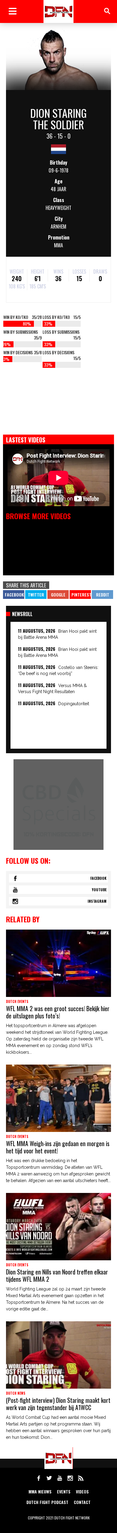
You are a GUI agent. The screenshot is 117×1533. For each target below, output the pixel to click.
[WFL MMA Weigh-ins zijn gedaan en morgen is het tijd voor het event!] (58, 1098)
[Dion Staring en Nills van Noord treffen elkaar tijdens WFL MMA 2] (58, 1226)
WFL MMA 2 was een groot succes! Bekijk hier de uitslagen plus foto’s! (58, 1012)
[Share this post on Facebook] (13, 594)
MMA (58, 245)
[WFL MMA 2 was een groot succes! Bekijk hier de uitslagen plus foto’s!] (58, 963)
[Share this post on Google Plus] (58, 594)
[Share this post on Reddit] (102, 594)
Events (63, 1491)
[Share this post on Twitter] (35, 594)
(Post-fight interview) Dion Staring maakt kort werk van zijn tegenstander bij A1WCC (58, 1404)
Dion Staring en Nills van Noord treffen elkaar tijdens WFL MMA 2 (57, 1275)
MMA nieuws (40, 1491)
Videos (82, 1491)
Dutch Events (17, 1001)
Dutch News (15, 1393)
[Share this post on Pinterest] (80, 594)
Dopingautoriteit (73, 703)
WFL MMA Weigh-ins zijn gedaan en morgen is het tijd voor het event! (58, 1147)
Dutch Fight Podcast (47, 1502)
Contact (82, 1502)
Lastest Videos (25, 439)
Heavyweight (58, 207)
